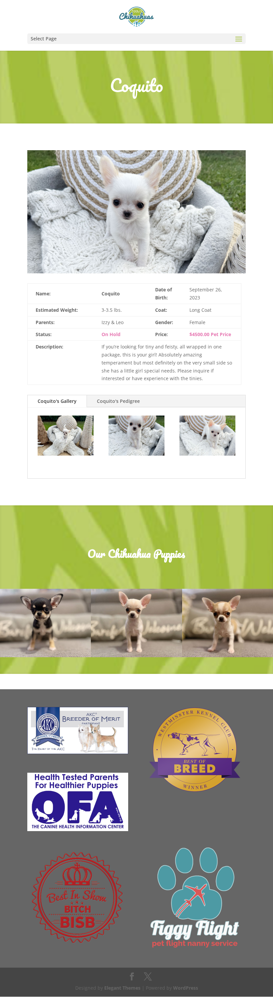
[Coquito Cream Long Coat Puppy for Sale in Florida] (136, 273)
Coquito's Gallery (57, 401)
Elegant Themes (122, 988)
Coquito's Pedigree (118, 401)
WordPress (185, 988)
